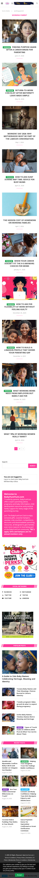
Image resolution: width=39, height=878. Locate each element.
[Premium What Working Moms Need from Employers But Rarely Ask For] (19, 374)
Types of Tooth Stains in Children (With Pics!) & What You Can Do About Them (27, 730)
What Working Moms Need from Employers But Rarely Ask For (20, 393)
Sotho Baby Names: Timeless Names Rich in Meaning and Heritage (26, 717)
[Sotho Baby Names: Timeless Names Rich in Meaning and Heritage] (8, 718)
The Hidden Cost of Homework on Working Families (19, 221)
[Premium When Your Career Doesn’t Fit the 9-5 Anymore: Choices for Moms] (19, 245)
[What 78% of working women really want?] (19, 418)
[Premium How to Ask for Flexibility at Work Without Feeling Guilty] (19, 288)
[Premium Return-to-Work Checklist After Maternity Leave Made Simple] (19, 74)
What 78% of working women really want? (19, 435)
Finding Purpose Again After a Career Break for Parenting (20, 49)
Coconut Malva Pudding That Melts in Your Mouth (9, 822)
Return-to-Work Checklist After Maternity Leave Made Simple (19, 93)
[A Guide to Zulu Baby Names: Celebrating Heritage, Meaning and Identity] (19, 662)
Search (4, 462)
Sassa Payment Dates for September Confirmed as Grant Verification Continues (28, 825)
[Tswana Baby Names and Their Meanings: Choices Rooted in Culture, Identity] (8, 692)
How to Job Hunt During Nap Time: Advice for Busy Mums (19, 179)
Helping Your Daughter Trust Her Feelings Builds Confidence (28, 764)
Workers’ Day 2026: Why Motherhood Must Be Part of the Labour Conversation (19, 136)
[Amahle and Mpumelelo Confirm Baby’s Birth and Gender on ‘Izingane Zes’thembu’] (10, 752)
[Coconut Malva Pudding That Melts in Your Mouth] (10, 811)
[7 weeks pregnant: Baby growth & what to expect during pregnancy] (8, 705)
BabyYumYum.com (28, 855)
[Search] (37, 4)
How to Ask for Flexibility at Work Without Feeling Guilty (19, 307)
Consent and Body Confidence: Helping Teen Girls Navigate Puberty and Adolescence (28, 795)
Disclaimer (29, 857)
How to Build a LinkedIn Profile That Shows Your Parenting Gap (19, 350)
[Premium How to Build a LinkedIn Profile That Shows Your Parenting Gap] (19, 331)
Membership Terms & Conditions (18, 860)
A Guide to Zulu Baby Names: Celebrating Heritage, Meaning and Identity (18, 679)
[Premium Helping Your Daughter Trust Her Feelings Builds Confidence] (29, 752)
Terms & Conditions (10, 857)
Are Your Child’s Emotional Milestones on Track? (9, 792)
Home (8, 11)
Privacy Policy (21, 857)
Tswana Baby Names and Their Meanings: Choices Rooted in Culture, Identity (26, 692)
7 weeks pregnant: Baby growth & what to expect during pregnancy (27, 704)
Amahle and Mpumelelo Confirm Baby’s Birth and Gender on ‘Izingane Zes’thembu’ (9, 765)
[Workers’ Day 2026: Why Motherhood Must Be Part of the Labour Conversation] (19, 117)
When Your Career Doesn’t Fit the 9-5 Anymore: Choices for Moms (19, 263)
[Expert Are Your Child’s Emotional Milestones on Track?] (10, 781)
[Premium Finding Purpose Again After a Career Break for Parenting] (19, 31)
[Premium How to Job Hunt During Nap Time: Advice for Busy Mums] (19, 161)
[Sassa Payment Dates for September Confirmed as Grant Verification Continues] (29, 811)
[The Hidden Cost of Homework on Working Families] (19, 204)
